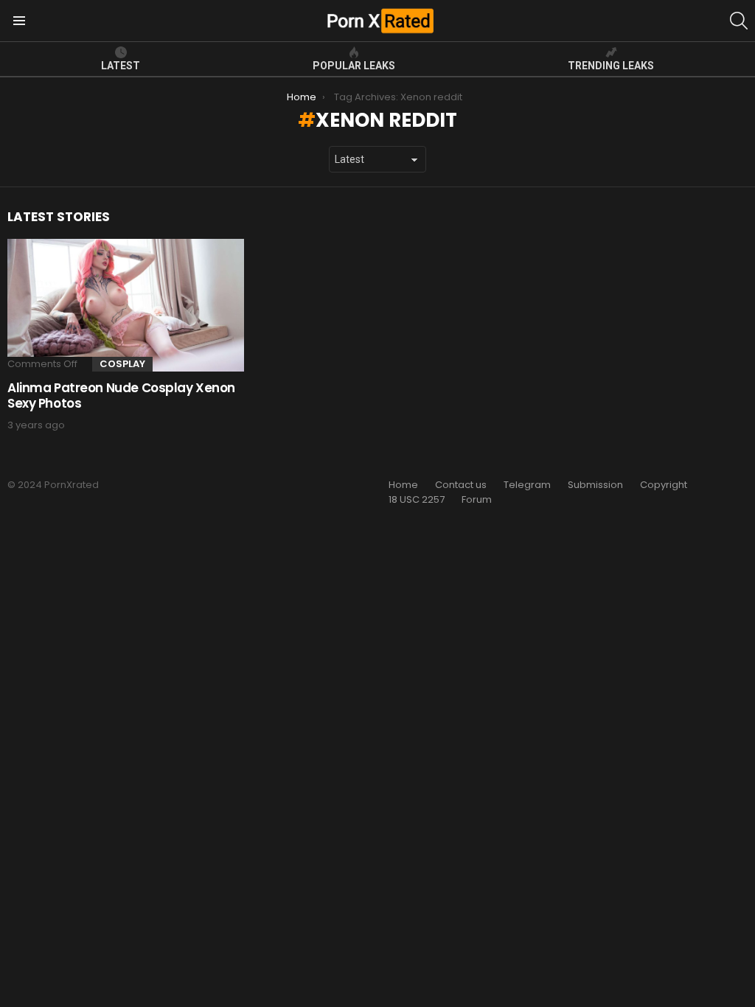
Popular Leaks (354, 66)
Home (403, 485)
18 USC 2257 (417, 500)
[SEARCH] (739, 20)
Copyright (663, 485)
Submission (595, 485)
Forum (477, 500)
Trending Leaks (611, 66)
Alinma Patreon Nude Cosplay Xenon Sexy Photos (121, 395)
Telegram (527, 485)
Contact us (461, 485)
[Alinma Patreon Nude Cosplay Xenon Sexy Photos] (125, 305)
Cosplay (122, 364)
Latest (120, 66)
